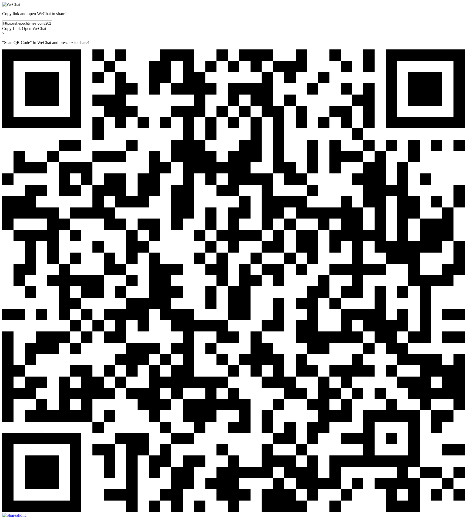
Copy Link (11, 28)
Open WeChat (34, 28)
